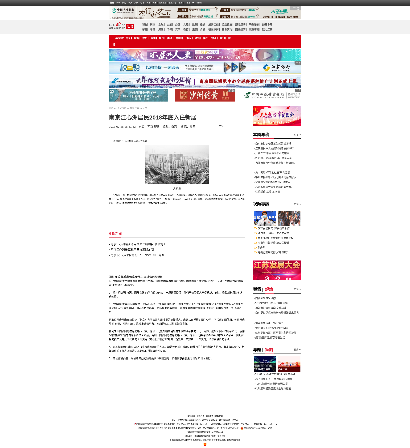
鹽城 (197, 38)
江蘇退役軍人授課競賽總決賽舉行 (274, 148)
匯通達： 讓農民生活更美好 (273, 233)
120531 (213, 428)
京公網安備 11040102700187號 (258, 428)
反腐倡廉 (227, 24)
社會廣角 (227, 29)
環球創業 (162, 3)
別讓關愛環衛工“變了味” (269, 323)
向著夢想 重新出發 (265, 298)
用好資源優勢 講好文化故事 (271, 308)
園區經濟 (240, 29)
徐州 (144, 38)
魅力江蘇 (267, 29)
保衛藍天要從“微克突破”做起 (271, 328)
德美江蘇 (282, 369)
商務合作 (200, 416)
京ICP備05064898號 (229, 428)
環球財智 (172, 3)
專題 (152, 29)
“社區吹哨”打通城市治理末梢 (271, 303)
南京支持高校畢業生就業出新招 (273, 143)
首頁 (112, 3)
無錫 (136, 38)
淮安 (189, 38)
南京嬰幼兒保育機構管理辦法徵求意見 (277, 312)
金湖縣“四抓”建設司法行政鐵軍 (272, 182)
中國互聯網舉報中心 (145, 424)
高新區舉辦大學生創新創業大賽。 (274, 187)
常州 (153, 38)
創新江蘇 (213, 24)
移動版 (199, 3)
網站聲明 (219, 416)
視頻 (130, 3)
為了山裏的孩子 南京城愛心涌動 (273, 379)
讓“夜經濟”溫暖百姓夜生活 (270, 337)
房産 (161, 29)
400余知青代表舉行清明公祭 (271, 383)
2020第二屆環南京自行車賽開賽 (273, 158)
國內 (124, 3)
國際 (118, 3)
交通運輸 (254, 29)
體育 (142, 3)
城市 (154, 3)
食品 (202, 29)
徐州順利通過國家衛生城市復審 (273, 388)
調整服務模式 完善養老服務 (274, 228)
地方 (188, 3)
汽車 (148, 3)
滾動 (144, 24)
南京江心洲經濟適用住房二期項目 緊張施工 (138, 244)
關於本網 (191, 416)
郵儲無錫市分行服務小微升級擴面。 (275, 163)
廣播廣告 (209, 416)
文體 (186, 24)
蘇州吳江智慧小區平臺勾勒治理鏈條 (275, 332)
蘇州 (161, 38)
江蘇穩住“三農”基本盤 (267, 191)
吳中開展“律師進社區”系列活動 (272, 172)
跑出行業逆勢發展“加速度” (272, 252)
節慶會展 (267, 24)
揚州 (205, 38)
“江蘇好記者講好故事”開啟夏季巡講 (275, 374)
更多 (221, 126)
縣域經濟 (240, 24)
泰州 (222, 38)
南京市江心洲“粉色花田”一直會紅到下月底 (137, 255)
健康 (194, 29)
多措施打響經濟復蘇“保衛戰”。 (275, 242)
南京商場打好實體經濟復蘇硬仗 (276, 238)
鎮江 (214, 38)
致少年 (261, 247)
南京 (128, 38)
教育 (180, 3)
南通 (169, 38)
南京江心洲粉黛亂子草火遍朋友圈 (132, 249)
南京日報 (153, 126)
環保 (169, 29)
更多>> (297, 134)
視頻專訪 (213, 29)
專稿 (144, 29)
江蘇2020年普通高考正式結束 (272, 153)
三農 (194, 24)
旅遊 (202, 24)
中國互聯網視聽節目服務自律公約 (152, 428)
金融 (161, 24)
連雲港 (179, 38)
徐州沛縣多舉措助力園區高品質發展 (275, 177)
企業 (169, 24)
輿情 (152, 24)
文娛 (136, 3)
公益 (177, 24)
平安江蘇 (254, 24)
